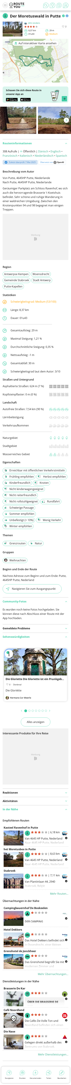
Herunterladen (35, 1078)
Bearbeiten (61, 1078)
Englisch (56, 151)
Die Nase (9, 1031)
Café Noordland (14, 1010)
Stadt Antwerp (42, 280)
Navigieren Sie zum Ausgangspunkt (34, 589)
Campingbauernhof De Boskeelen (26, 908)
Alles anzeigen (35, 722)
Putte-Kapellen (13, 286)
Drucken (22, 1078)
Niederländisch (44, 156)
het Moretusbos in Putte (20, 849)
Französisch (10, 156)
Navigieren (9, 1078)
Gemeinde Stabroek (16, 280)
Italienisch (26, 156)
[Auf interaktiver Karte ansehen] (35, 80)
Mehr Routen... (59, 893)
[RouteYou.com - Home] (16, 5)
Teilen (48, 1078)
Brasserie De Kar (14, 988)
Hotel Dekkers (13, 929)
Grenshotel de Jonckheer (20, 951)
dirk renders (34, 22)
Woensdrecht (41, 274)
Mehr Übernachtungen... (53, 974)
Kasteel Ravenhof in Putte (21, 827)
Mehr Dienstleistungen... (53, 1054)
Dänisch (43, 151)
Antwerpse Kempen (16, 274)
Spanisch (61, 156)
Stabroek (10, 871)
